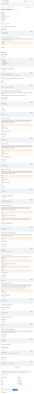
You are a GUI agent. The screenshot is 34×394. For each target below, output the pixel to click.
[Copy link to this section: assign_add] (7, 134)
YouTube (2, 384)
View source (3, 56)
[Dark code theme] (31, 31)
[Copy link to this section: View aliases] (7, 29)
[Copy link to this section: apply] (4, 81)
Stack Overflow (20, 381)
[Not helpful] (32, 7)
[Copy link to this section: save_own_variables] (10, 307)
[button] (17, 29)
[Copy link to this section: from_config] (7, 244)
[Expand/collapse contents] (5, 12)
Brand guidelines (20, 383)
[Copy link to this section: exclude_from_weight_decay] (14, 195)
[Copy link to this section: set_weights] (7, 334)
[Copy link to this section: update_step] (7, 357)
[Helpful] (31, 7)
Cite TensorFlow (20, 384)
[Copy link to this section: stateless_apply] (9, 347)
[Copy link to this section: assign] (5, 108)
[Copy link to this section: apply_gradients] (9, 98)
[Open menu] (1, 1)
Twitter (2, 383)
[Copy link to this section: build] (4, 185)
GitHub (2, 381)
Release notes (20, 380)
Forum (2, 380)
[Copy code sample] (32, 31)
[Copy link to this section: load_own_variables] (10, 295)
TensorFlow (2, 7)
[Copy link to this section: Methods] (6, 52)
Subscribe (15, 389)
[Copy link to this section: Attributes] (5, 42)
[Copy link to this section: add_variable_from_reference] (15, 68)
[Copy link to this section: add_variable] (8, 54)
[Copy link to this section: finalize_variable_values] (13, 223)
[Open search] (23, 1)
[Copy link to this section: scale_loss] (7, 319)
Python (14, 7)
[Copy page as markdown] (16, 9)
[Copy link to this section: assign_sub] (6, 159)
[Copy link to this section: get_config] (6, 275)
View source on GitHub (6, 23)
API (5, 7)
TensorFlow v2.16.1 (4, 3)
